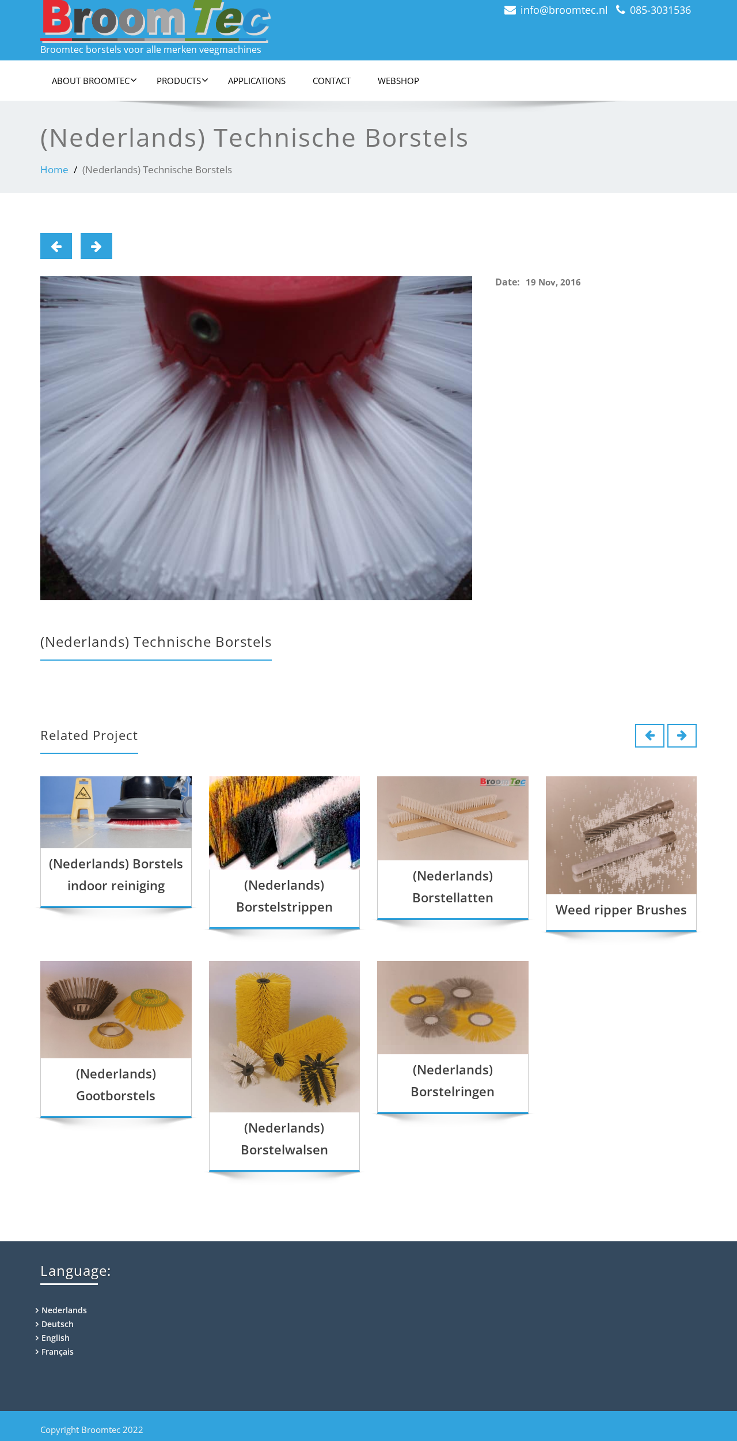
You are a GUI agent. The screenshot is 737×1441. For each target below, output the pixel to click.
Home (54, 169)
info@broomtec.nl (564, 10)
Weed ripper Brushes (621, 909)
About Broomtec (91, 80)
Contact (332, 80)
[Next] (96, 246)
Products (179, 80)
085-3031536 (660, 10)
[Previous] (56, 246)
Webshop (398, 80)
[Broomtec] (200, 21)
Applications (257, 80)
